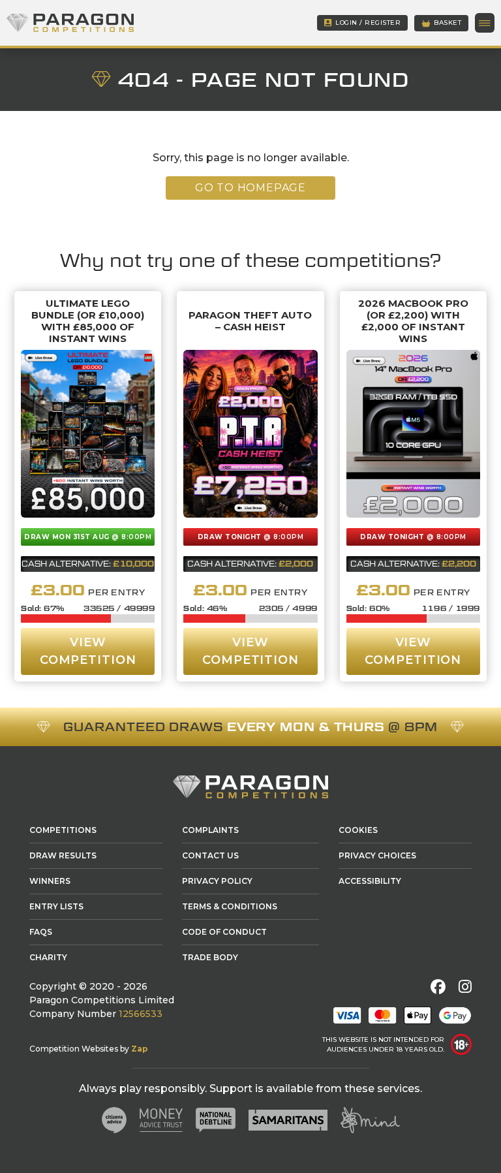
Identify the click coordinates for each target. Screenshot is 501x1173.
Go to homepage (250, 187)
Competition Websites (73, 1049)
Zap (139, 1049)
